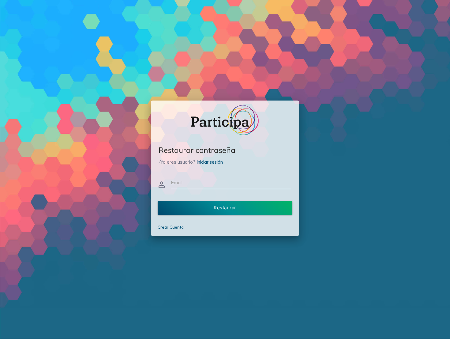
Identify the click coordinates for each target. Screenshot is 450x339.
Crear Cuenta (171, 227)
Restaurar (225, 208)
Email (176, 182)
